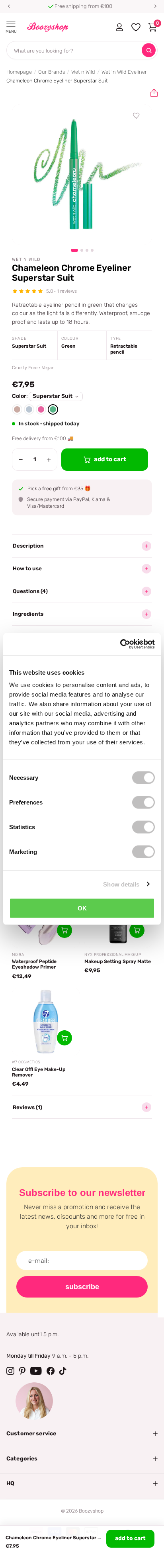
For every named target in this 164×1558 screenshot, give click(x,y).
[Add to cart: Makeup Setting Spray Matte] (136, 930)
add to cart (130, 1538)
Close (82, 1433)
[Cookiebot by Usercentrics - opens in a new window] (120, 644)
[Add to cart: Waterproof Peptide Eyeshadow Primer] (64, 930)
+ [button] (49, 459)
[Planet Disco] (41, 409)
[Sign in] (119, 27)
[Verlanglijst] (136, 116)
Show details (121, 884)
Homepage (19, 72)
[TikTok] (62, 1371)
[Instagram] (10, 1371)
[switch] (143, 802)
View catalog (11, 24)
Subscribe (82, 1287)
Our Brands (51, 72)
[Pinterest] (22, 1371)
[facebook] (51, 1371)
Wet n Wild (83, 72)
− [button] (21, 459)
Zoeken (149, 50)
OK (82, 908)
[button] (9, 6)
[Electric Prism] (29, 409)
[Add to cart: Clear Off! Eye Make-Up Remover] (64, 1037)
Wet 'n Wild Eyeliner (124, 72)
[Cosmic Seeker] (17, 409)
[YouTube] (36, 1371)
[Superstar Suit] (53, 409)
